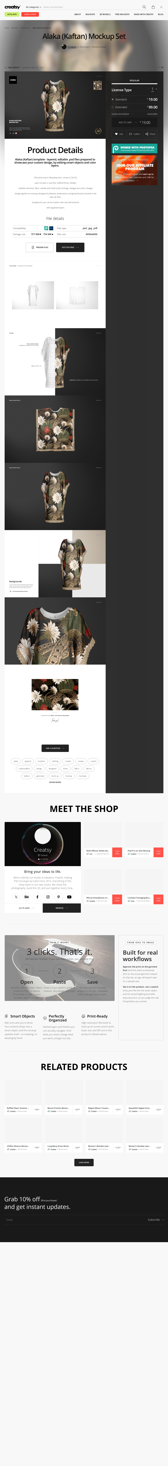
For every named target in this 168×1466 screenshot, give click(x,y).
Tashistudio (48, 757)
